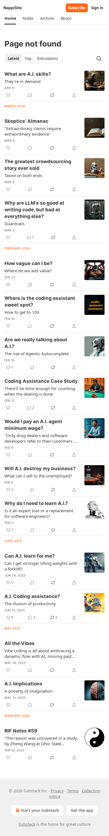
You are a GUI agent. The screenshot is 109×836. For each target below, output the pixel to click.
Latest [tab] (13, 58)
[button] (10, 18)
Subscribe (77, 7)
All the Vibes (19, 643)
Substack (26, 824)
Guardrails (14, 223)
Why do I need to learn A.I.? (36, 503)
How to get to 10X (21, 312)
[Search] (99, 58)
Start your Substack (40, 810)
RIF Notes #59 (20, 731)
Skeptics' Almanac (26, 121)
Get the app (82, 810)
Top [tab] (28, 58)
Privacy (57, 790)
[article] (54, 85)
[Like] (8, 95)
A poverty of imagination (28, 691)
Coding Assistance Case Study (41, 381)
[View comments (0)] (30, 95)
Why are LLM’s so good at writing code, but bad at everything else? (34, 209)
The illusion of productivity (30, 603)
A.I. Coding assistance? (32, 596)
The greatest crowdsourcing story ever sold (37, 165)
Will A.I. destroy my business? (40, 468)
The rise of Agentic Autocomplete (36, 353)
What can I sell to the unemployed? (38, 476)
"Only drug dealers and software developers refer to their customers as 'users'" (41, 438)
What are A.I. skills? (27, 74)
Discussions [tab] (47, 58)
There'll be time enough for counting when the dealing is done (39, 391)
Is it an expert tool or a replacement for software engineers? (38, 513)
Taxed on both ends (23, 175)
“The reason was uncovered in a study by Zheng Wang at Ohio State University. (40, 740)
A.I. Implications (23, 684)
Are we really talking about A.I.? (35, 343)
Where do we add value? (28, 270)
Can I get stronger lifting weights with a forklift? (40, 566)
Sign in (97, 7)
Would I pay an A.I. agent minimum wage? (33, 425)
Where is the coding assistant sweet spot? (39, 301)
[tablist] (32, 58)
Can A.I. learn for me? (29, 556)
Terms (73, 790)
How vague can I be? (28, 263)
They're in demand (22, 81)
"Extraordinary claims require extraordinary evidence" (32, 131)
